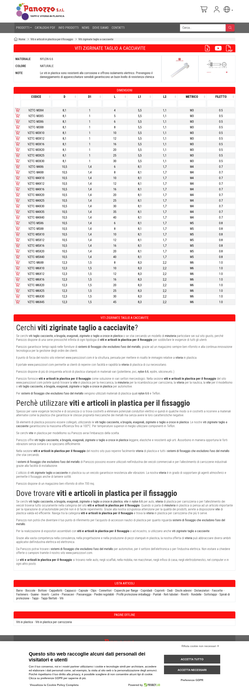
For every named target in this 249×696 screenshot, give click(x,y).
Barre (19, 590)
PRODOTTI (22, 28)
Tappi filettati (49, 598)
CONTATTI (118, 28)
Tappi (35, 598)
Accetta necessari (192, 670)
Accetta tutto (192, 659)
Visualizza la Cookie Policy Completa (54, 684)
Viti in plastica (24, 622)
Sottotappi (210, 594)
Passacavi (68, 594)
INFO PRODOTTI (68, 28)
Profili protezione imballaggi (133, 594)
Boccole (30, 590)
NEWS (85, 28)
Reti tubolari (171, 594)
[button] (228, 9)
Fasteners (22, 594)
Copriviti (160, 590)
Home (22, 39)
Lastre (55, 594)
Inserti (45, 594)
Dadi (170, 590)
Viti (61, 598)
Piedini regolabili (104, 594)
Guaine (35, 594)
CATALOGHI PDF (45, 28)
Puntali (157, 594)
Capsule (83, 590)
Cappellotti (55, 590)
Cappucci (70, 590)
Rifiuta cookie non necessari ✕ (200, 646)
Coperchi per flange (126, 590)
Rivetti (185, 594)
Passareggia (83, 594)
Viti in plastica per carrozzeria (53, 622)
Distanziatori (201, 590)
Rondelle (196, 594)
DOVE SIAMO (100, 28)
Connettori (105, 590)
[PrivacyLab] (151, 685)
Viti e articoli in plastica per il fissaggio (52, 39)
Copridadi (146, 590)
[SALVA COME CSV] (208, 48)
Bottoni (42, 590)
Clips (93, 590)
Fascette (217, 590)
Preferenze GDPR (192, 680)
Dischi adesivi (183, 590)
